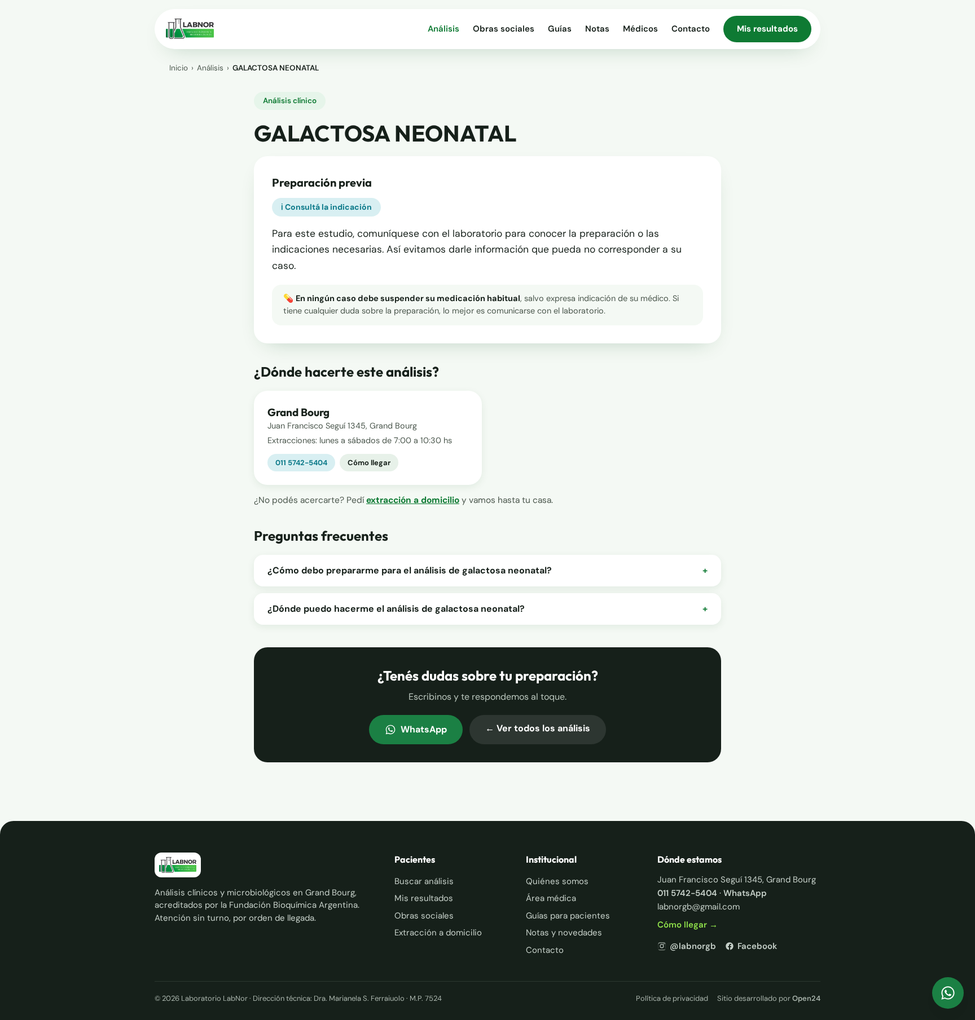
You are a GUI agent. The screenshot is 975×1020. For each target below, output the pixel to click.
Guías (560, 28)
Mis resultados (767, 28)
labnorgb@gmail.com (698, 906)
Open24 (806, 998)
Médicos (640, 28)
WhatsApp (424, 729)
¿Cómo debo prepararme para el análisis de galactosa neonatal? (487, 570)
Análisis (443, 28)
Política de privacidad (672, 998)
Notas (597, 28)
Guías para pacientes (568, 915)
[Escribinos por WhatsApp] (948, 993)
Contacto (690, 28)
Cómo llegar (369, 462)
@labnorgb (693, 946)
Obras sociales (503, 28)
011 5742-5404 (301, 462)
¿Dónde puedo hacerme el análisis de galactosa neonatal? (487, 609)
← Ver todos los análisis (537, 728)
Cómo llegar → (687, 924)
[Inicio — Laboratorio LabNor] (190, 29)
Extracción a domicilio (438, 932)
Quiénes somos (557, 881)
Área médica (551, 898)
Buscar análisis (424, 881)
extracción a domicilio (412, 500)
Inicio (178, 68)
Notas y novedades (564, 932)
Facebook (757, 946)
